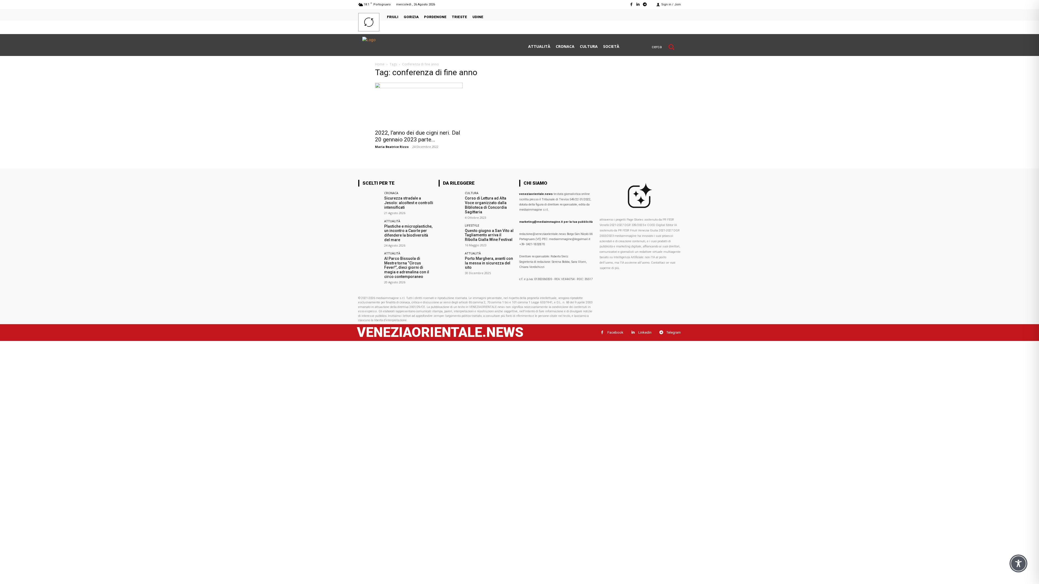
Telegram (673, 332)
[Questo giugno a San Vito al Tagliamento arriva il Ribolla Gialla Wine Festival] (450, 235)
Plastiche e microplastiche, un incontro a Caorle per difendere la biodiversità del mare (408, 233)
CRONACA (391, 192)
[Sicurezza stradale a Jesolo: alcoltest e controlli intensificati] (369, 202)
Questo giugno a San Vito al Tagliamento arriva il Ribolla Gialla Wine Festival (489, 235)
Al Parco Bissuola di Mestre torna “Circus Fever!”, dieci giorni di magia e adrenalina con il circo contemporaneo (406, 267)
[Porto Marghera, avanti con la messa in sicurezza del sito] (450, 263)
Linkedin (645, 332)
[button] (666, 46)
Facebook (615, 332)
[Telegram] (645, 4)
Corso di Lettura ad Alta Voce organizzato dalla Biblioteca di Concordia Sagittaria (486, 205)
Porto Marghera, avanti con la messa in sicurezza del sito (489, 263)
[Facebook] (631, 4)
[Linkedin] (638, 4)
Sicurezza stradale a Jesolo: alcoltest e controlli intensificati (408, 203)
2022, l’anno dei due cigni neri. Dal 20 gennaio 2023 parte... (417, 136)
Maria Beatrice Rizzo (392, 147)
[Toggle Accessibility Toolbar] (1018, 563)
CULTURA (471, 192)
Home (379, 64)
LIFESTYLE (472, 225)
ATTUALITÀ (392, 221)
